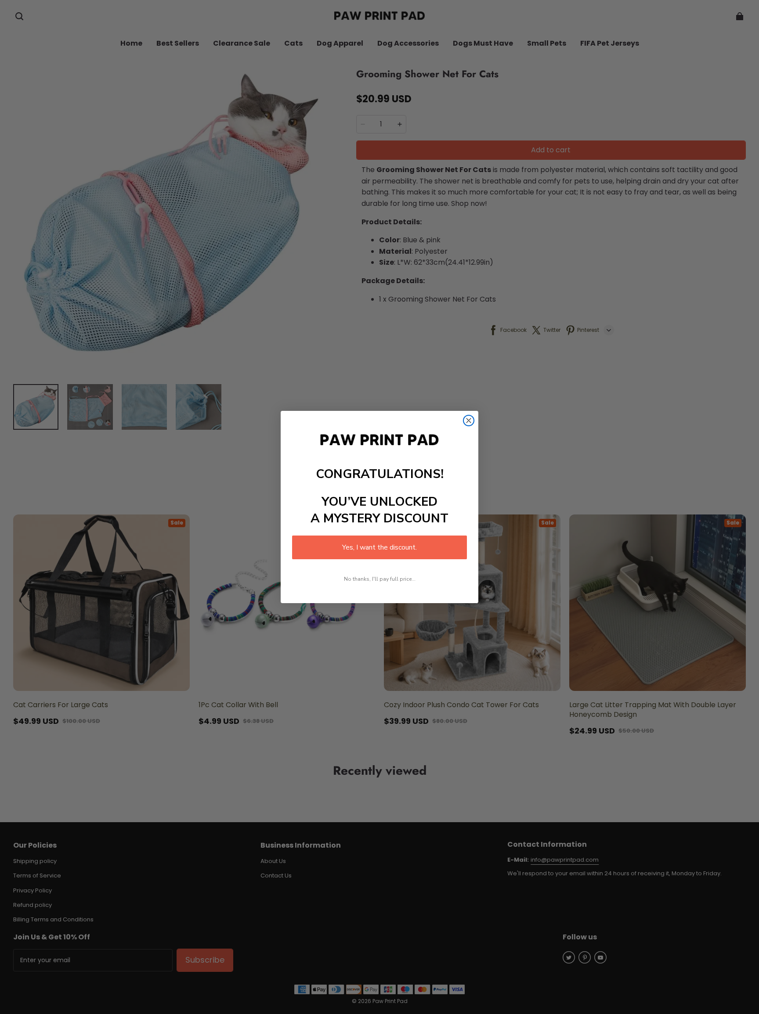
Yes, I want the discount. (379, 547)
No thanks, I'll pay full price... (380, 579)
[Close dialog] (468, 420)
